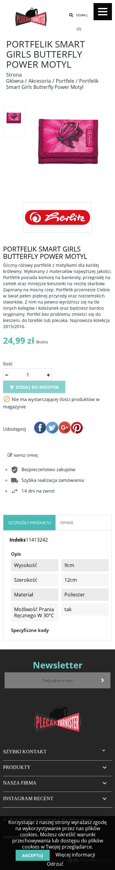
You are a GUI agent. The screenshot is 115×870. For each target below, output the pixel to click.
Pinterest (77, 427)
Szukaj (81, 15)
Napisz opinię (26, 455)
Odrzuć (55, 864)
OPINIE (66, 522)
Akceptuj (32, 855)
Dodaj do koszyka (34, 387)
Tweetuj (52, 427)
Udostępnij (40, 427)
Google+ (64, 427)
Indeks (18, 540)
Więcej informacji (74, 854)
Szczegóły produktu (29, 522)
